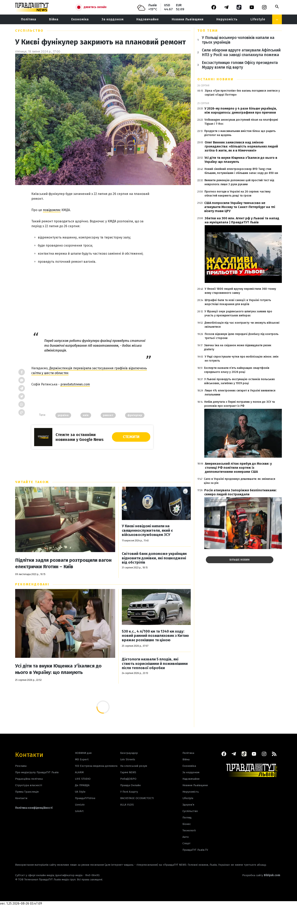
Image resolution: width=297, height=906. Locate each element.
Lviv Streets (127, 759)
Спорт (186, 843)
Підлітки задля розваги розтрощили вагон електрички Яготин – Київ (63, 563)
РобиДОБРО (128, 778)
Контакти (29, 754)
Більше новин (240, 559)
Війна (53, 19)
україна (63, 415)
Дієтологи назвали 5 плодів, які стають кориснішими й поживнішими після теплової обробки (155, 663)
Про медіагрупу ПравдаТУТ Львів (37, 772)
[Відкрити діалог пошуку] (277, 7)
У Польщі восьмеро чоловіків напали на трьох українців (238, 40)
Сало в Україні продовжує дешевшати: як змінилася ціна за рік (239, 481)
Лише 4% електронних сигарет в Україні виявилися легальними (240, 392)
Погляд (187, 817)
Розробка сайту (261, 875)
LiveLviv (80, 804)
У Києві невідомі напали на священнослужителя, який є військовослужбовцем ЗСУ (147, 530)
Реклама (20, 766)
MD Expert (81, 759)
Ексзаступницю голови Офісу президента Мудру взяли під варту (240, 65)
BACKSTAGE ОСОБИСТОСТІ (137, 798)
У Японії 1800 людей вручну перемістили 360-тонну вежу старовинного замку (240, 291)
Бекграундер (129, 753)
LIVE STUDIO (83, 778)
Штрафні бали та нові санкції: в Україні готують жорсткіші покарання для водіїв (238, 302)
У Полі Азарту (129, 791)
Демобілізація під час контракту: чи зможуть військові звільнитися (241, 325)
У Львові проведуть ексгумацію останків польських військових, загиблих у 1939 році (239, 381)
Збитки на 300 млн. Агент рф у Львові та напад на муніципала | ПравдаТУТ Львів (242, 220)
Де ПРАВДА (82, 785)
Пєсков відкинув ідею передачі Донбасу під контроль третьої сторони (241, 336)
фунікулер (134, 415)
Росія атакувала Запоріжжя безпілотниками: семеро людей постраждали (240, 492)
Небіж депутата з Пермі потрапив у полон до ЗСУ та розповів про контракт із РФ (239, 404)
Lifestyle (258, 19)
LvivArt (79, 811)
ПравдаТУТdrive (85, 798)
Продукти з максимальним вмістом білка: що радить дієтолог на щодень (240, 133)
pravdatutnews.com (75, 384)
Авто (185, 837)
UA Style (80, 791)
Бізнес (186, 824)
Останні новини (215, 79)
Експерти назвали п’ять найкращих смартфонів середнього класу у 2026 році (236, 370)
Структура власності (28, 785)
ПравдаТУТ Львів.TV (195, 850)
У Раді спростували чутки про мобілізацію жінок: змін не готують (241, 358)
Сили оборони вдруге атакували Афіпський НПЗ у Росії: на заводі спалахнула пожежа (241, 52)
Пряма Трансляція (27, 791)
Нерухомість (227, 19)
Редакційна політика (29, 778)
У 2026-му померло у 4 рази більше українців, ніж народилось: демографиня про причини (240, 110)
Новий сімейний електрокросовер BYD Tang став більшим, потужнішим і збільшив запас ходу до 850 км (241, 171)
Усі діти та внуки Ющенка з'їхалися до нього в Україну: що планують (58, 669)
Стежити (131, 437)
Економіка (80, 19)
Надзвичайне (147, 19)
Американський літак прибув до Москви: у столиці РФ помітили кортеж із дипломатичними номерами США (238, 468)
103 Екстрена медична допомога (96, 766)
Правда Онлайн (130, 785)
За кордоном (113, 19)
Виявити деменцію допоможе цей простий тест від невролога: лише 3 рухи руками (239, 182)
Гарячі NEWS (128, 772)
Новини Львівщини (187, 19)
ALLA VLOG (127, 804)
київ (86, 415)
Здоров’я (188, 804)
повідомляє (52, 210)
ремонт (108, 415)
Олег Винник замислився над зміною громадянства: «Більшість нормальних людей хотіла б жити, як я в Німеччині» (241, 146)
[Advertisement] (92, 295)
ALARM (79, 772)
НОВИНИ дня (83, 753)
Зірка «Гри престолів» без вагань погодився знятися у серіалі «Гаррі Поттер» (242, 92)
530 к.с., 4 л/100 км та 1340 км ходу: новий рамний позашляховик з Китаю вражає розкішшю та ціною (155, 635)
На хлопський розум (133, 766)
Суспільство (29, 30)
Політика (28, 19)
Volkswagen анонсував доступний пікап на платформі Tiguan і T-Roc (241, 122)
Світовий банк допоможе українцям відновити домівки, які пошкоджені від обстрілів (154, 558)
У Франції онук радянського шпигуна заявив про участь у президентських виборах (238, 313)
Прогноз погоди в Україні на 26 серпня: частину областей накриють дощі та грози (237, 193)
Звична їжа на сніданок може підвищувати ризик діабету (237, 347)
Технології (189, 830)
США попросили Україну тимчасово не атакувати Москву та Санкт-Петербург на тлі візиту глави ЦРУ (239, 207)
